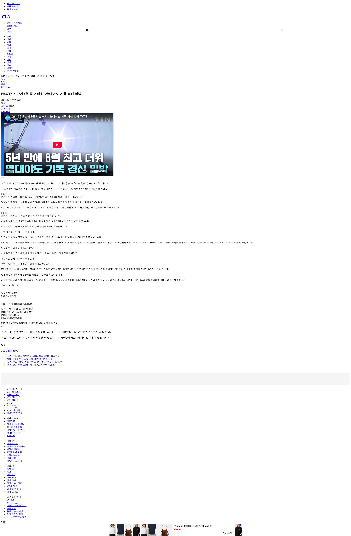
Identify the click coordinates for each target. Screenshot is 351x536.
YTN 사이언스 (14, 397)
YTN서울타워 (13, 410)
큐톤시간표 (12, 503)
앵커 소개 (11, 480)
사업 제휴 (11, 508)
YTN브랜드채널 (14, 23)
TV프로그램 (12, 71)
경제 (9, 39)
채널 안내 (11, 477)
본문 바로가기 (13, 6)
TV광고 (10, 500)
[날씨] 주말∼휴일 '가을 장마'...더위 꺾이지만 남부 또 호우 (34, 362)
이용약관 (11, 421)
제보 (9, 29)
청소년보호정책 (14, 427)
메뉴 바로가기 (13, 3)
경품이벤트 (12, 486)
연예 (9, 56)
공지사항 (11, 469)
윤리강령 (11, 435)
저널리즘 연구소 (14, 413)
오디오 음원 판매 (15, 514)
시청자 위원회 (13, 449)
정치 (9, 36)
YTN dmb (11, 405)
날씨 (9, 62)
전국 (9, 45)
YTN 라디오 (12, 400)
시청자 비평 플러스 (16, 446)
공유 (3, 84)
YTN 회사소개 (14, 392)
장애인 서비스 (13, 26)
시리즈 (10, 68)
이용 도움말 (12, 492)
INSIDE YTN (13, 394)
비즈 (9, 59)
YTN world (12, 408)
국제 (9, 48)
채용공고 (11, 474)
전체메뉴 (5, 87)
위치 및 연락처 (14, 489)
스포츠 (10, 54)
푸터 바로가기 (13, 9)
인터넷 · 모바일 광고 (16, 505)
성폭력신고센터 (14, 461)
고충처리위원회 (14, 452)
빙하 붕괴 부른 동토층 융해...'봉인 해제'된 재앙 (29, 359)
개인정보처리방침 (15, 424)
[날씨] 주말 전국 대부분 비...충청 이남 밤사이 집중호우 (33, 356)
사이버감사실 (13, 455)
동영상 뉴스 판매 (15, 511)
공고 (9, 472)
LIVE (9, 31)
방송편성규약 (13, 433)
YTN (5, 16)
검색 (3, 79)
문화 (9, 51)
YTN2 (9, 403)
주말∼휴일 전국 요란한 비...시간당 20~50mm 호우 (31, 364)
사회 (9, 42)
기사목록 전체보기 (10, 351)
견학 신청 (11, 458)
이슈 (9, 65)
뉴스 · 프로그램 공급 (16, 517)
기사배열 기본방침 (16, 430)
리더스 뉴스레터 (14, 483)
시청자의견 (12, 443)
